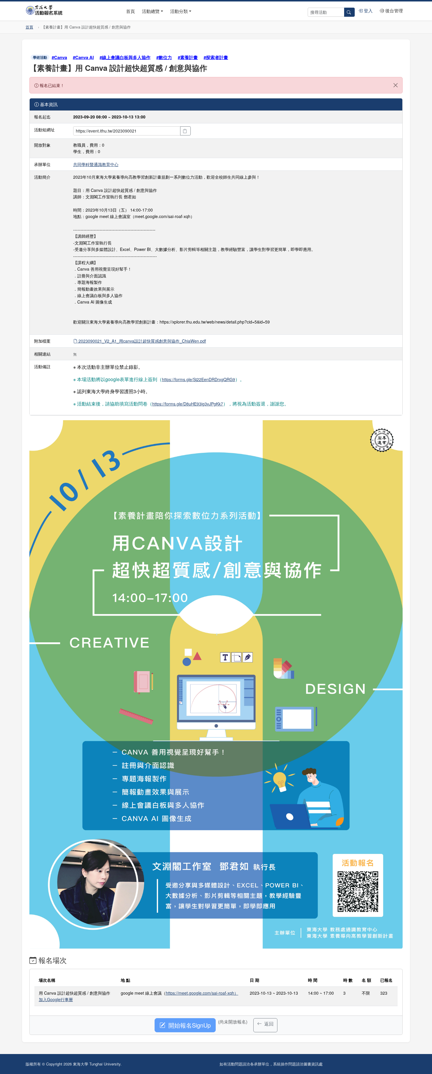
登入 (368, 10)
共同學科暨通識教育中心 (95, 164)
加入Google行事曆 (56, 999)
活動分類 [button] (179, 11)
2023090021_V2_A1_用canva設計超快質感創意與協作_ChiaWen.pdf (141, 341)
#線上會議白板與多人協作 (125, 57)
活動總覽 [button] (151, 11)
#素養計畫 (188, 57)
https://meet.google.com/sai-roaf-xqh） (202, 993)
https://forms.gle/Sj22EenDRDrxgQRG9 (198, 379)
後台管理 (393, 10)
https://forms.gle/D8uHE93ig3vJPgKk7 (187, 404)
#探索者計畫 (216, 57)
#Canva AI (83, 57)
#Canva (59, 57)
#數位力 (164, 57)
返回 (268, 1023)
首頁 (130, 11)
